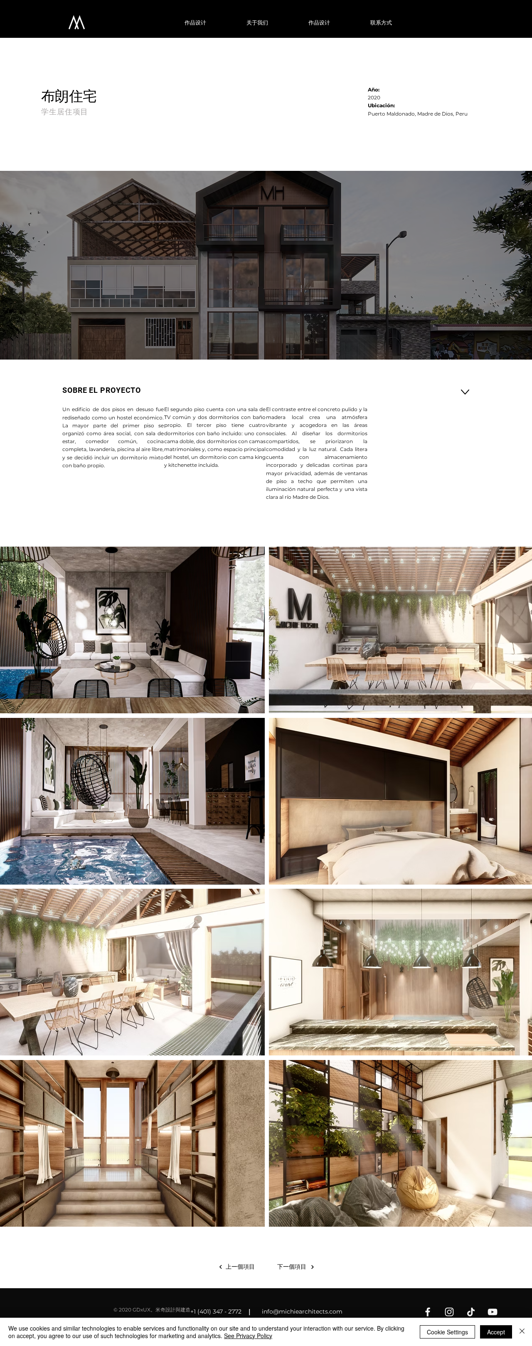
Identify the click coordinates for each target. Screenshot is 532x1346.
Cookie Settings (447, 1332)
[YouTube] (492, 1312)
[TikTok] (471, 1312)
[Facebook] (427, 1312)
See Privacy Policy (248, 1335)
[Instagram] (449, 1312)
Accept (496, 1332)
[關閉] (522, 1331)
